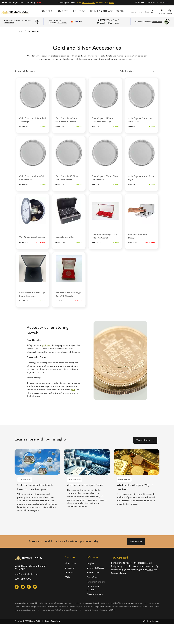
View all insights (143, 440)
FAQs (67, 577)
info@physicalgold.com (26, 574)
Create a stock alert (32, 222)
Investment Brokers (96, 582)
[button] (17, 587)
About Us (69, 573)
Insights (90, 563)
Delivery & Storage (101, 11)
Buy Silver (62, 11)
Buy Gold (46, 11)
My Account (70, 563)
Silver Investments (75, 479)
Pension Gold (93, 573)
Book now (134, 542)
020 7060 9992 (88, 3)
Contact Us (70, 568)
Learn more (9, 23)
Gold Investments (25, 479)
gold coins (47, 346)
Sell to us (79, 11)
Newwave (155, 621)
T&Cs (150, 570)
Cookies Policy (118, 573)
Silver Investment (95, 595)
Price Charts (92, 577)
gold (73, 390)
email (111, 3)
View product (32, 105)
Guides (120, 11)
